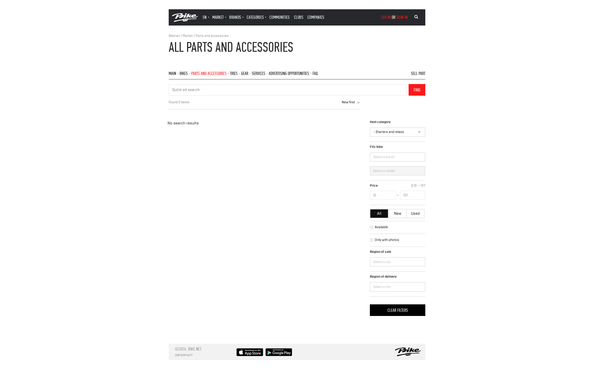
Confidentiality (184, 355)
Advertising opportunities (289, 73)
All (379, 213)
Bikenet (174, 36)
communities (279, 17)
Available (381, 227)
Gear (244, 73)
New (397, 213)
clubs (298, 17)
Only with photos (387, 240)
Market (188, 36)
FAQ (315, 73)
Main (172, 73)
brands (235, 17)
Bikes (184, 73)
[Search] (416, 17)
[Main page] (185, 20)
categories (255, 17)
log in (386, 17)
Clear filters (397, 310)
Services (258, 73)
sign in (402, 17)
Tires (234, 73)
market (218, 17)
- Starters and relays (389, 132)
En (205, 17)
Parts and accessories (212, 36)
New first (348, 102)
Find (417, 90)
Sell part (418, 73)
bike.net (194, 349)
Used (415, 213)
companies (315, 17)
